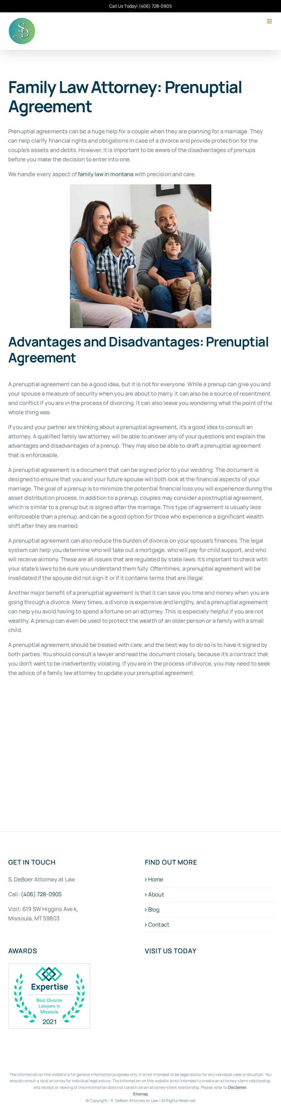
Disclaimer (237, 1087)
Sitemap (140, 1093)
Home (156, 879)
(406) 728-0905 (155, 6)
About (156, 894)
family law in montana (105, 174)
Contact (158, 924)
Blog (154, 909)
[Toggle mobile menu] (270, 21)
